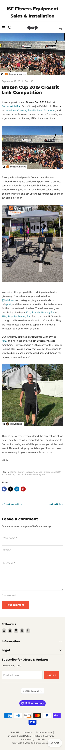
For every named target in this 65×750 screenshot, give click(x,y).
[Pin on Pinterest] (23, 489)
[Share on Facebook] (4, 489)
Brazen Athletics (11, 106)
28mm (21, 472)
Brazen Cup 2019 (52, 472)
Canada (31, 690)
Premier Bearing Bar (35, 474)
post (8, 304)
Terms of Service (44, 732)
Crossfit (20, 474)
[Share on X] (10, 489)
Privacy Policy (27, 739)
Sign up (51, 675)
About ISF (14, 732)
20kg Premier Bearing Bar (40, 312)
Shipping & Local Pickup (19, 736)
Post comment (15, 605)
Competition (8, 474)
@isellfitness (9, 300)
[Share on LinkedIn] (16, 489)
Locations (27, 732)
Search (41, 739)
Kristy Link (10, 110)
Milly (4, 340)
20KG (13, 472)
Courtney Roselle (26, 110)
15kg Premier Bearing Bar (16, 316)
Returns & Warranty (44, 736)
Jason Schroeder (46, 110)
